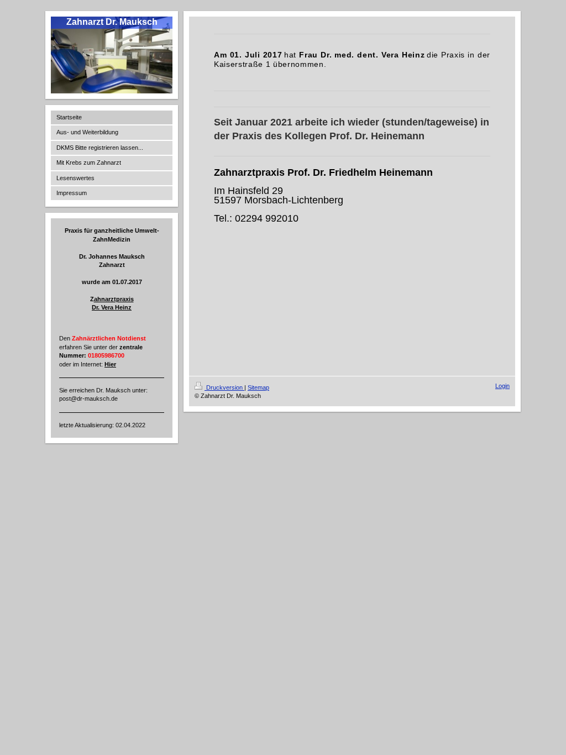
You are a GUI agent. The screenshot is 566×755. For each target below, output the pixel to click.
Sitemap (258, 387)
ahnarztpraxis (114, 299)
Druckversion (224, 387)
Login (502, 385)
